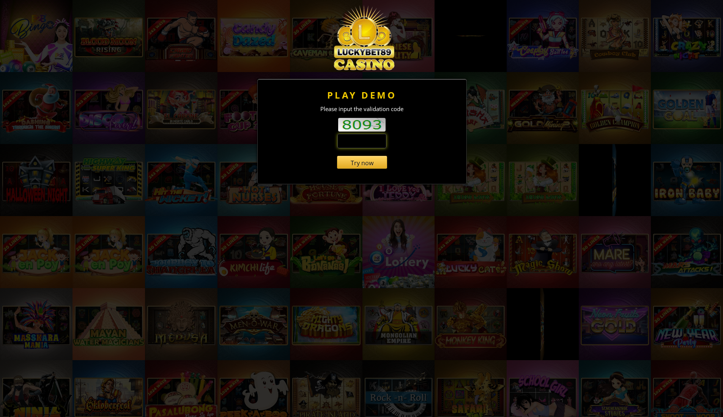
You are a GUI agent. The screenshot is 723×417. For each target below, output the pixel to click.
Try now (362, 163)
